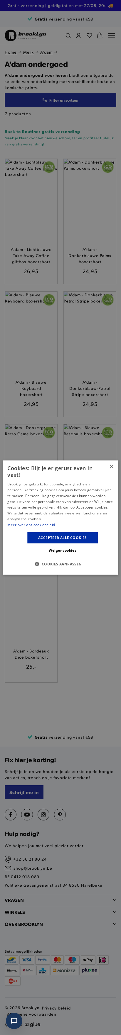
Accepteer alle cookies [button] (62, 537)
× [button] (111, 466)
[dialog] (60, 517)
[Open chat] (14, 1021)
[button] (60, 563)
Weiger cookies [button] (63, 550)
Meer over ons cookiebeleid (31, 524)
